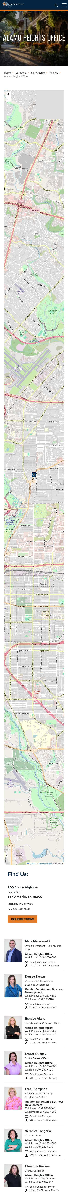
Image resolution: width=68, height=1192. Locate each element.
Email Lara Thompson (41, 1116)
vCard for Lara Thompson (43, 1120)
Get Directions (22, 919)
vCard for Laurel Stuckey (43, 1078)
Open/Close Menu (64, 6)
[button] (34, 475)
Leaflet (32, 863)
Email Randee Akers (41, 1039)
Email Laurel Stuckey (41, 1074)
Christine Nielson (37, 1166)
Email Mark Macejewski (42, 962)
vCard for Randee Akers (43, 1042)
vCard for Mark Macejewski (44, 965)
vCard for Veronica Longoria (45, 1155)
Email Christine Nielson (42, 1187)
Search (56, 5)
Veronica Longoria (38, 1131)
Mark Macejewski (37, 941)
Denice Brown (35, 976)
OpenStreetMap (45, 863)
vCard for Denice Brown (43, 1007)
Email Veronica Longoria (43, 1151)
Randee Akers (35, 1018)
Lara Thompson (36, 1089)
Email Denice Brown (41, 1004)
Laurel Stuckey (35, 1053)
